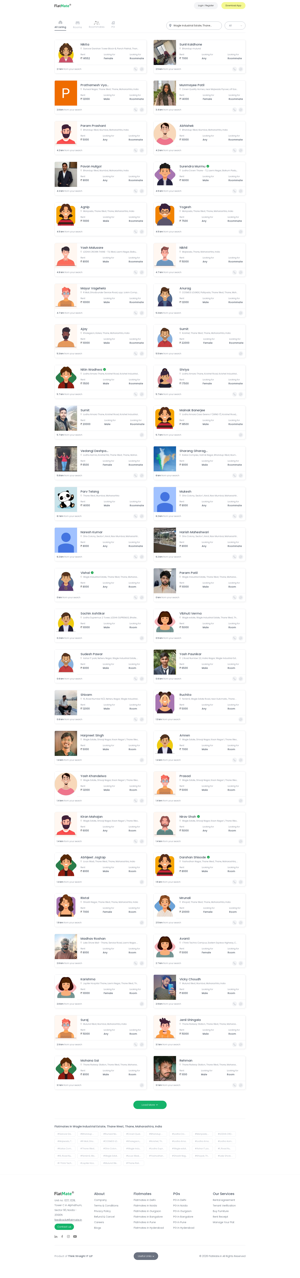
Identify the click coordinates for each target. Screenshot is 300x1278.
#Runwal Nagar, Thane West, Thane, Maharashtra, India (112, 1133)
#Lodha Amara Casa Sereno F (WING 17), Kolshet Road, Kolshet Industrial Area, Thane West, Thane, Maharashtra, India (204, 1141)
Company (100, 1200)
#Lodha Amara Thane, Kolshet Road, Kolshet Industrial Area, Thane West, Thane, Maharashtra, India (181, 1141)
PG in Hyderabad (183, 1228)
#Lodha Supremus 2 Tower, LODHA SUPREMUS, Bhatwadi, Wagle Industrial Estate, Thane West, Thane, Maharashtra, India (158, 1148)
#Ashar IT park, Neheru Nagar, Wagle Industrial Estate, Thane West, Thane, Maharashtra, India (204, 1148)
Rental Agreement (224, 1200)
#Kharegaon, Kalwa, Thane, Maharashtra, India (135, 1141)
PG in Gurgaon (182, 1211)
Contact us (64, 1226)
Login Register (206, 5)
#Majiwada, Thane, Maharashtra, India (66, 1141)
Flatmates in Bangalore (148, 1216)
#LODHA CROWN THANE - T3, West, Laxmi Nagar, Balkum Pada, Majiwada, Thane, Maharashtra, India (227, 1133)
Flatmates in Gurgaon (147, 1211)
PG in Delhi (179, 1200)
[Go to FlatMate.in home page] (63, 5)
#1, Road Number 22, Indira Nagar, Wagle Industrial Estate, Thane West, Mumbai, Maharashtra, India (227, 1148)
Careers (99, 1222)
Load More (148, 1105)
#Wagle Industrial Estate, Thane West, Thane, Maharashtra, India (135, 1148)
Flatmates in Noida (145, 1205)
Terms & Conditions (106, 1205)
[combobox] (194, 26)
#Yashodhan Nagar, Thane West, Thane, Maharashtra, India (158, 1155)
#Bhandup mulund (89, 1133)
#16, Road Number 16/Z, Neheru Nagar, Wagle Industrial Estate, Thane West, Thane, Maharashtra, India (66, 1155)
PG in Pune (179, 1222)
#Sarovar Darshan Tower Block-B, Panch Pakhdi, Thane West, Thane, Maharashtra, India (66, 1133)
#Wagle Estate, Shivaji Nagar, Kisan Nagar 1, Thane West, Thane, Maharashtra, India (112, 1155)
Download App (233, 5)
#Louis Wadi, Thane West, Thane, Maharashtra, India (135, 1155)
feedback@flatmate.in (68, 1220)
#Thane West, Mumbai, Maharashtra (89, 1148)
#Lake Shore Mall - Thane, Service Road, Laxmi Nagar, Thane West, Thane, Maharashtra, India (227, 1155)
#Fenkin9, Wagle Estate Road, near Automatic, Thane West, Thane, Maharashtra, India (89, 1155)
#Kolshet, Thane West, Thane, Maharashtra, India (158, 1141)
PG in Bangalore (183, 1216)
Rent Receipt (220, 1216)
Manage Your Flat (223, 1222)
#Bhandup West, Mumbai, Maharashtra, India (158, 1133)
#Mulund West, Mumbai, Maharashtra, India (112, 1163)
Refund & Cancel (104, 1216)
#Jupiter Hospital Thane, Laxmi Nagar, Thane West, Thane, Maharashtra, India (89, 1163)
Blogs (97, 1228)
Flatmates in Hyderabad (149, 1228)
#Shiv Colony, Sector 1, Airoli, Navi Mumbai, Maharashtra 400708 (112, 1148)
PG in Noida (180, 1205)
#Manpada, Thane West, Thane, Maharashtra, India (204, 1133)
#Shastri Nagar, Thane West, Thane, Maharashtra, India (181, 1155)
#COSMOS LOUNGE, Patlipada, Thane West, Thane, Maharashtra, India (112, 1141)
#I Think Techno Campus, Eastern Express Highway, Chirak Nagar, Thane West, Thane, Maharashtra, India (66, 1163)
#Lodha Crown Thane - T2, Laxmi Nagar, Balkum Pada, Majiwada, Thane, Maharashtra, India (181, 1133)
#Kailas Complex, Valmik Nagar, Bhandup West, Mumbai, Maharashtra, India (66, 1148)
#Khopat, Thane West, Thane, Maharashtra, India (204, 1155)
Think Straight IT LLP (80, 1256)
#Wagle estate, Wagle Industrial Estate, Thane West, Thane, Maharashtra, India (181, 1148)
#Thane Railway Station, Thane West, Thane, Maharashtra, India (135, 1163)
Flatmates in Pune (145, 1222)
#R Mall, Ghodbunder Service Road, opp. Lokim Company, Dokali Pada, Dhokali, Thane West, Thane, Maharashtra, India (89, 1141)
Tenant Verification (224, 1205)
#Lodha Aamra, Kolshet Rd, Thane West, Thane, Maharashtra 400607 (227, 1141)
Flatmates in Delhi (145, 1200)
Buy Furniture (221, 1211)
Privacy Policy (102, 1211)
